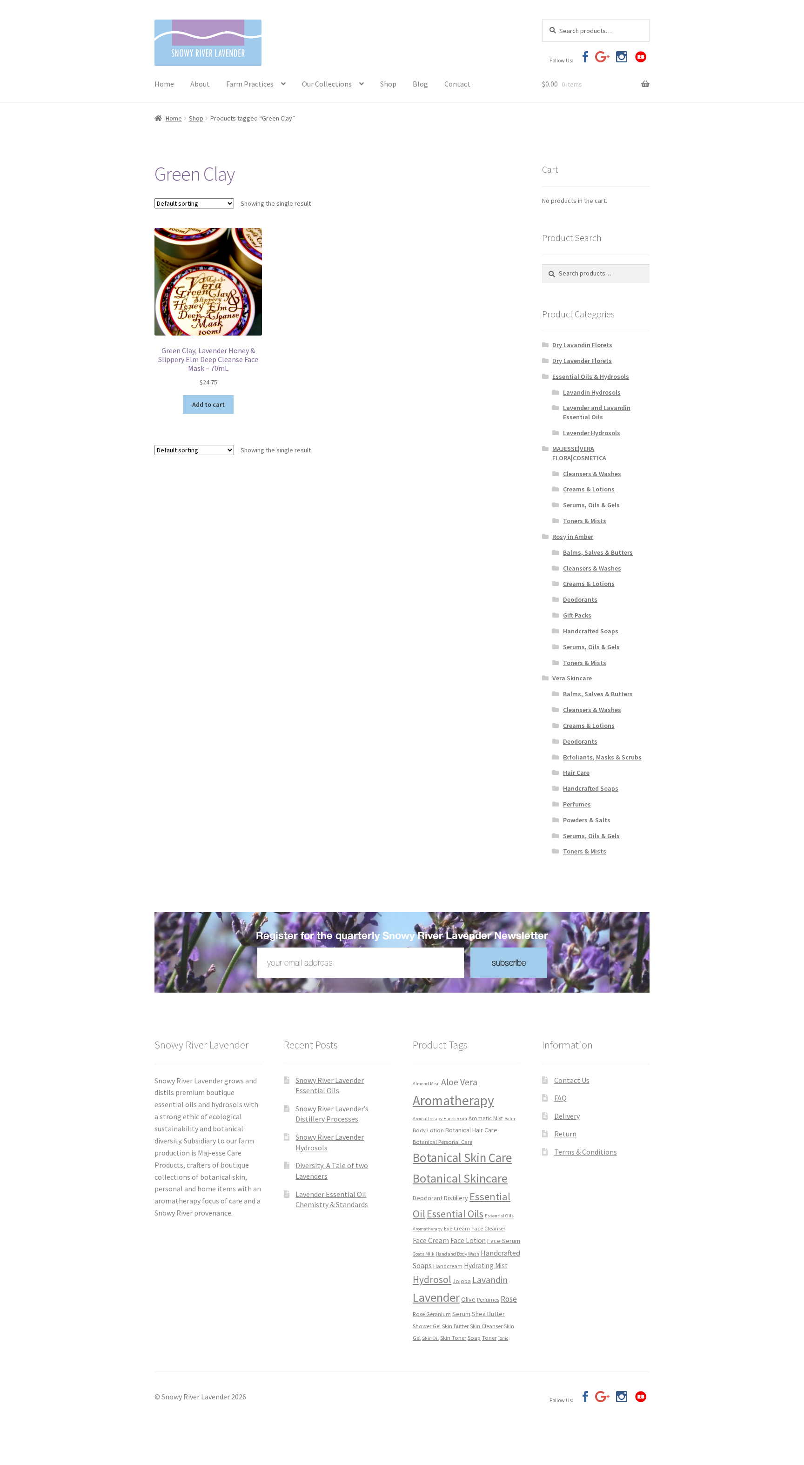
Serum (461, 1314)
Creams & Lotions (589, 489)
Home (164, 83)
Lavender (436, 1297)
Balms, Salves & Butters (598, 552)
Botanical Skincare (460, 1178)
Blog (420, 83)
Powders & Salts (586, 820)
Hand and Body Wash (457, 1254)
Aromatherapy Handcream (440, 1119)
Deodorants (580, 599)
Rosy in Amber (572, 536)
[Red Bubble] (640, 56)
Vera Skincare (572, 678)
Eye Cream (457, 1228)
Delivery (567, 1116)
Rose (509, 1299)
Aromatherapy (453, 1100)
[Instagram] (621, 56)
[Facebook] (583, 56)
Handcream (447, 1266)
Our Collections (327, 83)
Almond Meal (426, 1084)
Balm (509, 1119)
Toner (489, 1337)
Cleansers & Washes (592, 474)
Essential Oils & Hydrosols (590, 376)
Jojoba (462, 1280)
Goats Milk (424, 1254)
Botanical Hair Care (471, 1130)
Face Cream (431, 1240)
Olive (468, 1299)
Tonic (503, 1338)
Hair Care (576, 772)
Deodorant (427, 1198)
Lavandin (490, 1279)
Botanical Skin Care (462, 1157)
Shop (388, 83)
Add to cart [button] (208, 404)
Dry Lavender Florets (582, 360)
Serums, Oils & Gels (591, 505)
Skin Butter (455, 1326)
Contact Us (572, 1080)
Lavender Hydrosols (591, 433)
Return (565, 1133)
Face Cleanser (488, 1228)
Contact (457, 83)
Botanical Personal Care (442, 1141)
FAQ (560, 1097)
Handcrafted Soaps (590, 631)
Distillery (456, 1198)
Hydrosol (432, 1279)
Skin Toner (453, 1337)
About (200, 83)
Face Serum (503, 1241)
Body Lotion (428, 1130)
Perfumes (577, 804)
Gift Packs (577, 615)
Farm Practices (250, 83)
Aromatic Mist (486, 1118)
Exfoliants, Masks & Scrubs (602, 757)
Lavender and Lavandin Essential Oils (596, 412)
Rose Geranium (432, 1313)
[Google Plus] (602, 56)
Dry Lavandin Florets (582, 345)
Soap (474, 1337)
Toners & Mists (584, 521)
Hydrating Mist (486, 1265)
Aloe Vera (459, 1082)
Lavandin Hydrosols (592, 392)
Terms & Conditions (585, 1151)
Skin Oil (430, 1338)
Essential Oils (455, 1213)
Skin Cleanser (486, 1326)
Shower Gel (427, 1326)
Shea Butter (488, 1314)
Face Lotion (468, 1240)
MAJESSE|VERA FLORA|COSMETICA (579, 453)
